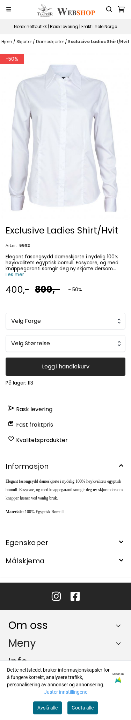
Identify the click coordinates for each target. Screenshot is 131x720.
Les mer (15, 275)
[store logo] (65, 9)
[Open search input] (109, 9)
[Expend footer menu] (120, 643)
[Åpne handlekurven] (121, 9)
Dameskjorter (50, 42)
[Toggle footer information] (120, 626)
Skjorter (24, 42)
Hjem (7, 42)
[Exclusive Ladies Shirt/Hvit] (65, 136)
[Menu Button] (8, 9)
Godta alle (83, 708)
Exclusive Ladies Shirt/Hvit (99, 42)
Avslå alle (47, 708)
